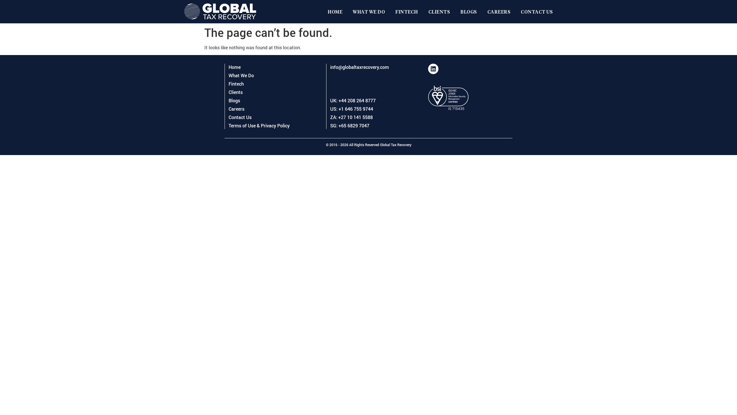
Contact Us (537, 12)
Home (335, 12)
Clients (439, 12)
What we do (369, 12)
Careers (499, 12)
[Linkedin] (433, 69)
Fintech (406, 12)
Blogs (468, 12)
